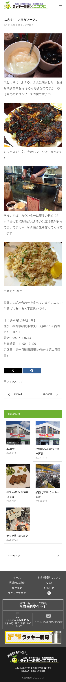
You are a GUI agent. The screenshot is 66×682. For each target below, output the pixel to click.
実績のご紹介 (17, 582)
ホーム (17, 577)
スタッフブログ (25, 24)
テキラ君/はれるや (17, 535)
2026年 (10, 448)
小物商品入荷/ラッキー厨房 (48, 451)
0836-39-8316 (17, 620)
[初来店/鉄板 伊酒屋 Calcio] (18, 476)
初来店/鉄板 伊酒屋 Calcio (17, 494)
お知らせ (49, 587)
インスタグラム (49, 593)
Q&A (49, 582)
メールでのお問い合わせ (48, 621)
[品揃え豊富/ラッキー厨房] (48, 476)
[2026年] (18, 433)
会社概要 (17, 587)
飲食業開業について (49, 577)
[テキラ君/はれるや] (18, 519)
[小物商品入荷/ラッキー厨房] (48, 433)
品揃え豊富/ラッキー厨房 (48, 494)
